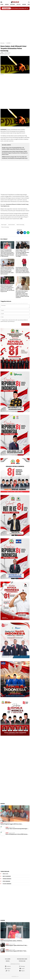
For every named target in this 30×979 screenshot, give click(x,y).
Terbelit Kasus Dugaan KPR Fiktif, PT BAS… (16, 951)
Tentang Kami (22, 961)
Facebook (9, 966)
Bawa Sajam (3, 224)
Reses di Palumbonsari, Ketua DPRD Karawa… (17, 834)
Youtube (22, 968)
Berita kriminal (11, 224)
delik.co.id (5, 873)
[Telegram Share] (24, 232)
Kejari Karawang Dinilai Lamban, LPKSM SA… (12, 940)
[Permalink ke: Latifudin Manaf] (2, 53)
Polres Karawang (5, 227)
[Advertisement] (15, 26)
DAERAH (2, 822)
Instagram (9, 968)
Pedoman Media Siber (22, 959)
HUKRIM (2, 939)
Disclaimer (7, 959)
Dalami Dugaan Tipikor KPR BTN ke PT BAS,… (17, 945)
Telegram (23, 970)
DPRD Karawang (6, 881)
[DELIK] (15, 2)
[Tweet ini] (21, 232)
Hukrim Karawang (20, 224)
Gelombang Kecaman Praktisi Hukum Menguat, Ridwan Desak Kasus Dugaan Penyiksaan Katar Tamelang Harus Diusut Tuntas (15, 153)
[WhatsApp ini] (28, 232)
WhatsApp (23, 966)
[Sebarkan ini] (18, 232)
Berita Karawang (7, 876)
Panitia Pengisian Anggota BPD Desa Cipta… (12, 824)
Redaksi (8, 961)
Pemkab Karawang (7, 878)
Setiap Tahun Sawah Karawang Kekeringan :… (17, 828)
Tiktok (8, 970)
